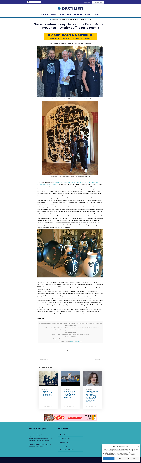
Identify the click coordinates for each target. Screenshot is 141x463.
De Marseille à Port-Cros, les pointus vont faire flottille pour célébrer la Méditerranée (70, 394)
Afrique (87, 14)
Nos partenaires (64, 434)
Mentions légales (64, 446)
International (97, 14)
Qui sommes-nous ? (65, 438)
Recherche (88, 2)
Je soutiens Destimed (35, 2)
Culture (50, 406)
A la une (46, 406)
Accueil (51, 19)
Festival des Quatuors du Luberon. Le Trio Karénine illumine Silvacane (48, 393)
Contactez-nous (64, 442)
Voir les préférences (133, 458)
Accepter (109, 458)
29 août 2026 (44, 389)
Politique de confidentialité (67, 449)
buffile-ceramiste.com (76, 341)
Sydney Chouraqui (33, 444)
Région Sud (54, 14)
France (62, 14)
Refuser (121, 458)
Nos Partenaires (99, 2)
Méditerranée (78, 14)
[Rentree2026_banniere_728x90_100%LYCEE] (70, 36)
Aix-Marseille (44, 14)
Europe (69, 14)
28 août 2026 (67, 389)
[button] (138, 446)
